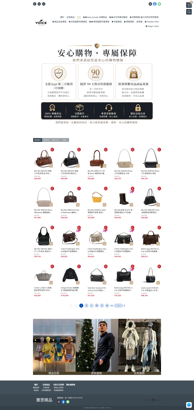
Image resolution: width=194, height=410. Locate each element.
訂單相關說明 (46, 390)
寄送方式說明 (58, 387)
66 (97, 305)
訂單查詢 (46, 387)
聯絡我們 (36, 387)
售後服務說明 (58, 390)
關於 (36, 385)
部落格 (36, 390)
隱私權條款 (70, 385)
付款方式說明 (58, 385)
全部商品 (46, 385)
